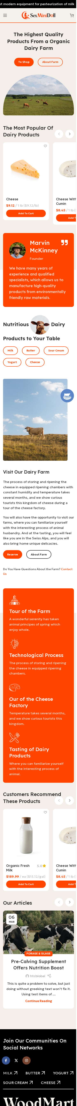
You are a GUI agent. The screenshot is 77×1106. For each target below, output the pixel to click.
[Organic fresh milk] (26, 835)
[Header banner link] (38, 4)
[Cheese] (26, 168)
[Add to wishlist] (45, 145)
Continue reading (38, 1001)
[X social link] (16, 1060)
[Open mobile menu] (5, 15)
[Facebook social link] (6, 1060)
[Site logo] (38, 15)
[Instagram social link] (26, 1060)
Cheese (12, 199)
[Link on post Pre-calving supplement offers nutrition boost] (38, 932)
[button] (26, 213)
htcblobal (37, 976)
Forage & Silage (38, 953)
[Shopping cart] (72, 15)
